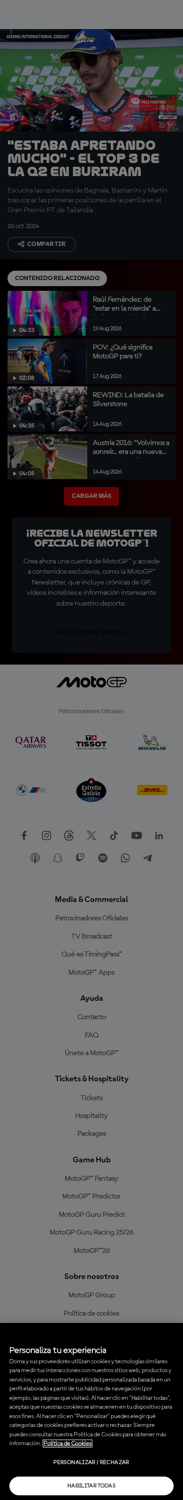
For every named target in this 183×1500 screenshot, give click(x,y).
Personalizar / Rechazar (91, 1462)
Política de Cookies (68, 1444)
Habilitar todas (91, 1486)
